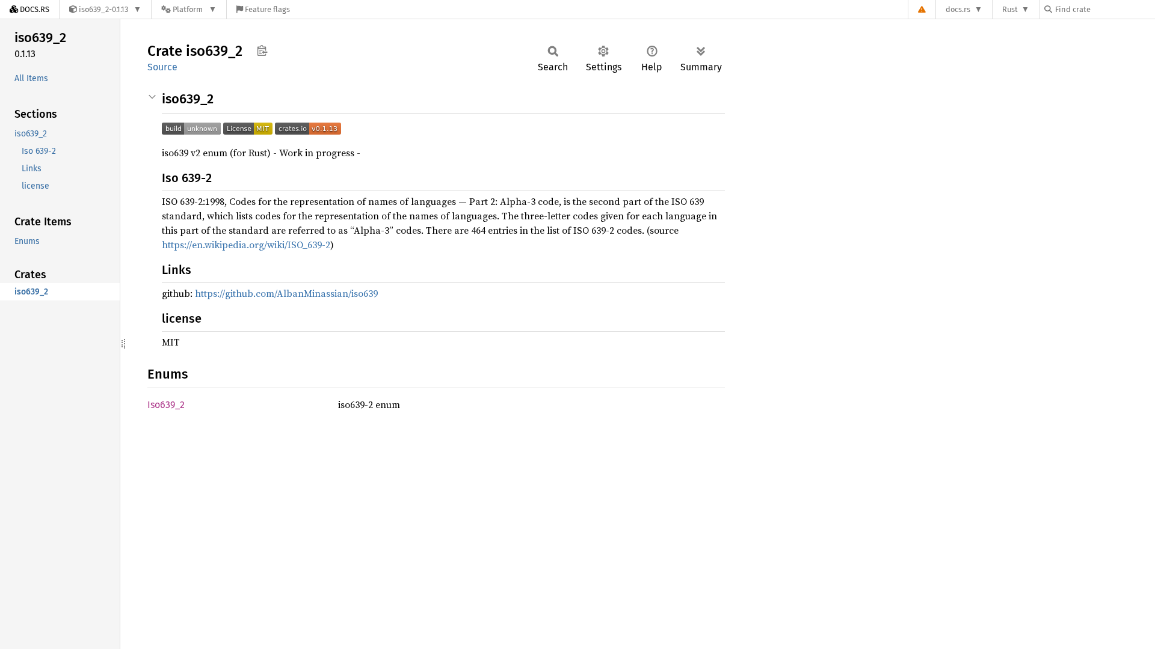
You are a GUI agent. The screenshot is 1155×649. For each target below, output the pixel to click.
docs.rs (958, 9)
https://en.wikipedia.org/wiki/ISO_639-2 (246, 244)
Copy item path (262, 50)
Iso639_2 (166, 404)
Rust (1010, 9)
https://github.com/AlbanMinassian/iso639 (286, 293)
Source (162, 67)
